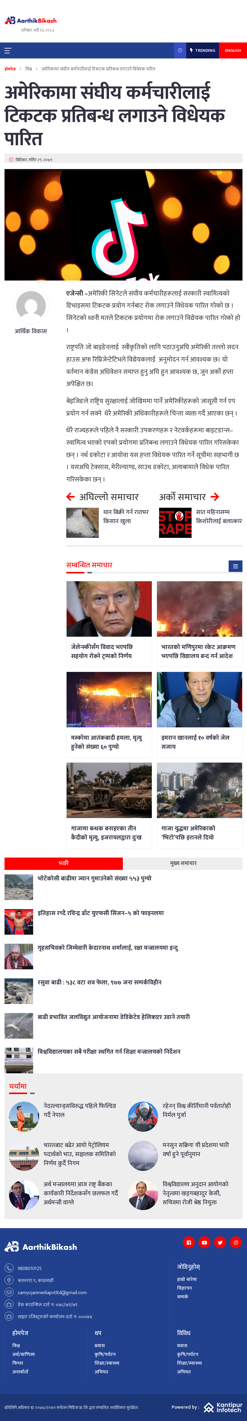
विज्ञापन (184, 1288)
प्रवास (100, 1346)
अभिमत (101, 1372)
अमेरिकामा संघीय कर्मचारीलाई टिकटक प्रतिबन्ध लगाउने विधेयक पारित (115, 116)
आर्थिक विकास (31, 331)
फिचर (17, 1363)
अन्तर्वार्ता (20, 1372)
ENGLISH (233, 50)
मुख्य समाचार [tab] (183, 863)
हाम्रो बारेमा (187, 1279)
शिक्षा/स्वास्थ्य (107, 1363)
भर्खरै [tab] (64, 863)
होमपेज (10, 69)
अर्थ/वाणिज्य (23, 1354)
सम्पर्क (182, 1297)
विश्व (16, 1346)
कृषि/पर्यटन (105, 1354)
